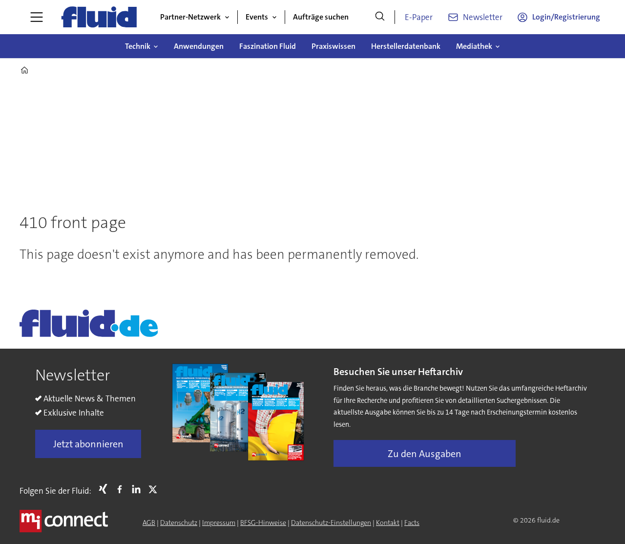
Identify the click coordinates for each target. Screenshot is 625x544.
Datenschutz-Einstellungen (331, 522)
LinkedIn (138, 489)
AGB (149, 522)
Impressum (218, 522)
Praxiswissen (333, 46)
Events (257, 17)
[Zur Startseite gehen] (99, 17)
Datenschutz (178, 522)
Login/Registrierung (566, 17)
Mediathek (474, 46)
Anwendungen (199, 46)
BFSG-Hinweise (263, 522)
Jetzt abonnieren (88, 444)
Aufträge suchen (321, 17)
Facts (411, 522)
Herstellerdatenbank (405, 46)
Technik (137, 46)
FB (122, 489)
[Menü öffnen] (36, 17)
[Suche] (380, 17)
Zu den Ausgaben (424, 453)
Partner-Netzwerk (190, 17)
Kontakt (387, 522)
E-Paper (419, 17)
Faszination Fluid (267, 46)
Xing (105, 489)
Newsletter (482, 17)
